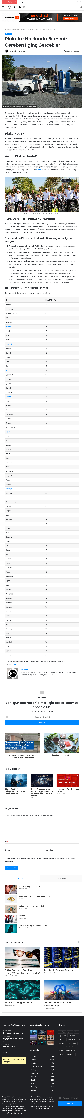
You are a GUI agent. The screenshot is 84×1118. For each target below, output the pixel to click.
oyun (68, 1043)
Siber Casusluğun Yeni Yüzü (20, 1002)
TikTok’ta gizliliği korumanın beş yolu (33, 925)
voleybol (61, 1054)
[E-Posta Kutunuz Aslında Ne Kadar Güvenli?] (42, 1043)
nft (79, 1039)
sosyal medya (70, 1050)
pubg (74, 1043)
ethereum (72, 1036)
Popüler (21, 878)
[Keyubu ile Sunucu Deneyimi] (61, 957)
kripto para (62, 1039)
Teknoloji (34, 1087)
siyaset (61, 1050)
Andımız (22, 916)
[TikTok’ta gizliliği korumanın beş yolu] (11, 928)
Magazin (34, 1076)
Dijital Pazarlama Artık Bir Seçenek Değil (58, 1004)
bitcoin (70, 1032)
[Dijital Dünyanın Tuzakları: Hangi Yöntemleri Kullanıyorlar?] (22, 957)
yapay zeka (70, 1054)
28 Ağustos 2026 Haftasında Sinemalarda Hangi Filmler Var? (15, 791)
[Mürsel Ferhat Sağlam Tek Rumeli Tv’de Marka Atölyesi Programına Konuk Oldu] (33, 1043)
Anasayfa (9, 29)
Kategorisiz (35, 1073)
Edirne (8, 397)
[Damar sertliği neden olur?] (11, 889)
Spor (32, 1083)
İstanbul (39, 170)
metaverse (71, 1039)
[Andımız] (11, 919)
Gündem (36, 1063)
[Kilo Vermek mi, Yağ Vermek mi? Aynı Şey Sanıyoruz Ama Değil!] (50, 1037)
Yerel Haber (37, 1070)
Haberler (17, 29)
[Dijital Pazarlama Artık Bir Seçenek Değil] (61, 990)
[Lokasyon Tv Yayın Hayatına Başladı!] (68, 780)
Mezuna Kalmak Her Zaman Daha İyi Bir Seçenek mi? (35, 2)
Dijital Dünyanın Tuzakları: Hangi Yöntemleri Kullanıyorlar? (22, 972)
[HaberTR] (17, 7)
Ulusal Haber (37, 1066)
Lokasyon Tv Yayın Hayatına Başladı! (68, 790)
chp (60, 1036)
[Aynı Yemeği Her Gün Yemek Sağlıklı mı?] (42, 1037)
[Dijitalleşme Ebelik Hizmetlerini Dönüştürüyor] (50, 1043)
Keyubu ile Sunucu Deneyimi (59, 970)
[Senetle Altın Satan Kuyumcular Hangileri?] (11, 899)
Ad (6, 842)
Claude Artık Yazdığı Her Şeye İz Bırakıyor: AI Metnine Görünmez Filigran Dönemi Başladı (42, 792)
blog (76, 1032)
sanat (60, 1047)
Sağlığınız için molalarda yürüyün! (32, 906)
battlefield (62, 1032)
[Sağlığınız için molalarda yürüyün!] (11, 909)
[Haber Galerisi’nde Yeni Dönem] (33, 1037)
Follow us (6, 1052)
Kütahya (9, 489)
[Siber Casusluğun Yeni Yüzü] (22, 990)
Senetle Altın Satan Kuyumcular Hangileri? (35, 896)
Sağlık (33, 1080)
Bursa (8, 370)
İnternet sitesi (48, 850)
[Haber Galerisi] (42, 17)
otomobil (61, 1043)
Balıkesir (9, 344)
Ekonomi (34, 1056)
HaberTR (12, 51)
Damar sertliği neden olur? (29, 886)
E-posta (8, 850)
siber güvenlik (69, 1047)
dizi (65, 1036)
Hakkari (9, 432)
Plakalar (14, 664)
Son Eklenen (61, 878)
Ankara (8, 327)
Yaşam (33, 1090)
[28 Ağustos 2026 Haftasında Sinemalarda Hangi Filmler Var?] (16, 780)
